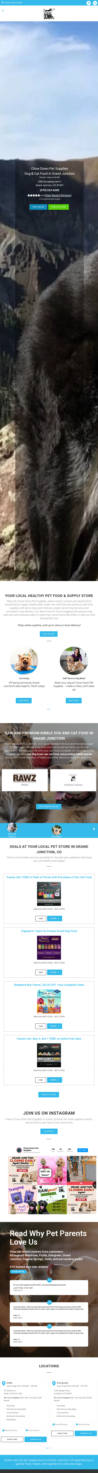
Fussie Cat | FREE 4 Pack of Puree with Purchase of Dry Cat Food (49, 877)
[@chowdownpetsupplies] (19, 1150)
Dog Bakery (11, 1419)
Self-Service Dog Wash (16, 1409)
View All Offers (48, 1094)
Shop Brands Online (48, 806)
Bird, (26, 1398)
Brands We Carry (10, 1430)
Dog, (34, 1398)
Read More (24, 700)
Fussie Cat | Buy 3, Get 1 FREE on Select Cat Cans (49, 1038)
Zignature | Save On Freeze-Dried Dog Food (49, 931)
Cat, (30, 1398)
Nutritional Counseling (15, 1416)
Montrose (31, 1255)
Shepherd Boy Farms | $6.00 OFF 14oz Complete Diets (49, 985)
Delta (48, 1259)
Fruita (43, 1255)
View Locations (58, 207)
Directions (12, 1439)
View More (18, 1272)
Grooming (10, 1406)
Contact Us (35, 1439)
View (41, 918)
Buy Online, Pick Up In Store (12, 836)
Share (53, 918)
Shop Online (38, 207)
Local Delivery (12, 1413)
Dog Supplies (57, 836)
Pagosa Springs (33, 1259)
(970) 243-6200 (49, 190)
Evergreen (54, 1255)
